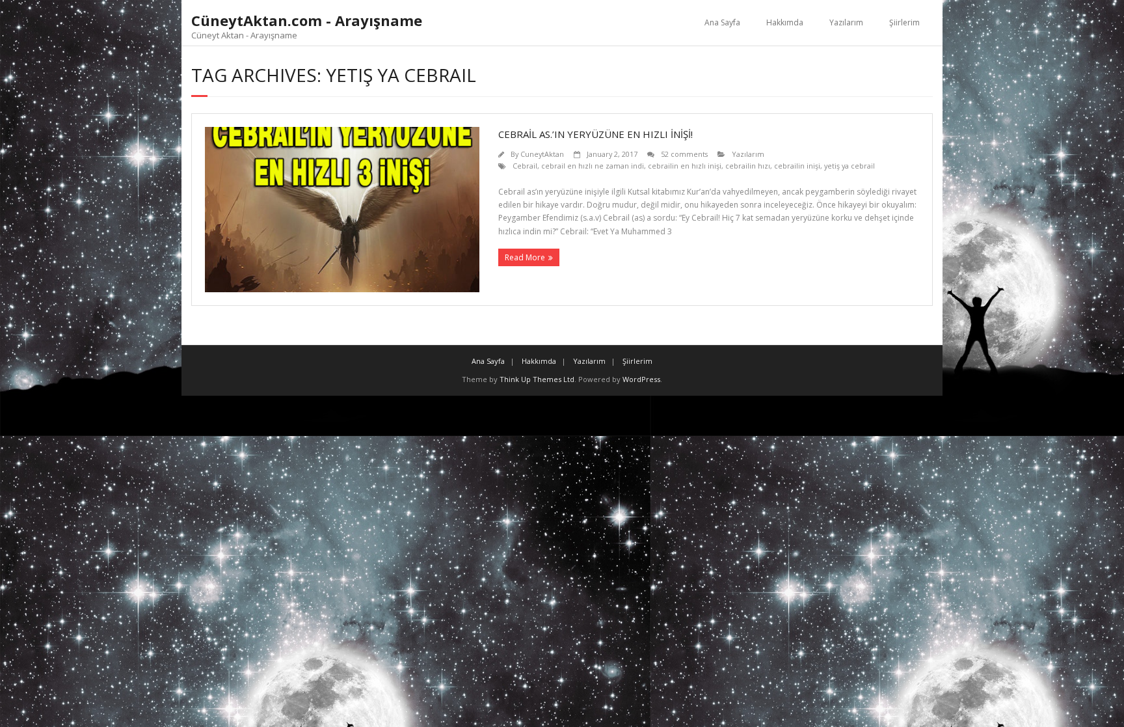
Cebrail (525, 166)
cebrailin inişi (797, 166)
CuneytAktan (542, 154)
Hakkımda (784, 22)
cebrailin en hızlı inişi (684, 166)
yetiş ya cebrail (849, 166)
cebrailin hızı (747, 166)
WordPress (641, 379)
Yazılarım (846, 22)
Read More (525, 257)
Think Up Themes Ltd (537, 379)
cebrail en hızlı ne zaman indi (592, 166)
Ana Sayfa (722, 22)
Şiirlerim (904, 22)
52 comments (684, 154)
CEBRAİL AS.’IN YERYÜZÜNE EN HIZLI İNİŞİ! (595, 134)
